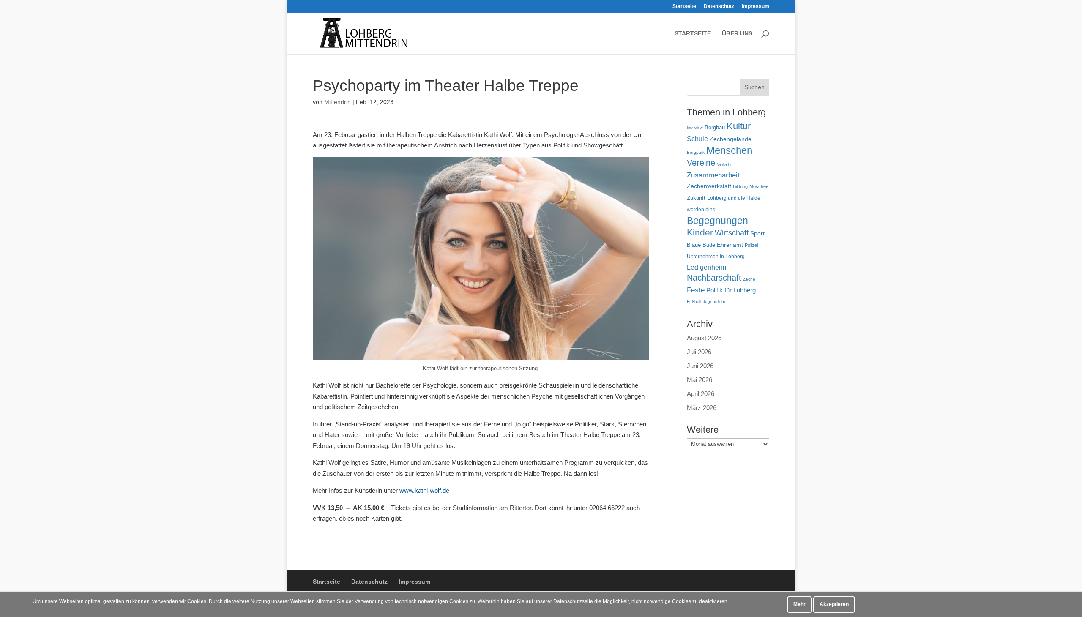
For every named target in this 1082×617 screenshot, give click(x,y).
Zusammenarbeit (713, 175)
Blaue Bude (701, 245)
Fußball (694, 301)
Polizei (751, 245)
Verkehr (724, 164)
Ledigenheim (706, 267)
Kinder (700, 232)
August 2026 (704, 337)
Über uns (737, 33)
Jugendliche (715, 301)
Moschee (758, 186)
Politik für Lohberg (731, 290)
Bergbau (715, 128)
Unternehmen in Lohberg (716, 256)
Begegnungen (717, 220)
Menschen (729, 150)
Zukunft (696, 198)
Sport (757, 233)
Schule (697, 138)
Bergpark (696, 152)
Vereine (701, 162)
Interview (695, 128)
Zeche (749, 279)
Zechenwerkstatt (709, 186)
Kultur (739, 126)
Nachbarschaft (714, 277)
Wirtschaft (732, 232)
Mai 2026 (699, 379)
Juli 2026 (699, 351)
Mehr (799, 604)
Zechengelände (730, 139)
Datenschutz (719, 6)
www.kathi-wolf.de (424, 490)
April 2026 (700, 393)
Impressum (755, 6)
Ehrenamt (730, 245)
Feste (696, 290)
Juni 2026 (700, 365)
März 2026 (701, 407)
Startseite (684, 6)
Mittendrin (337, 101)
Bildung (740, 186)
